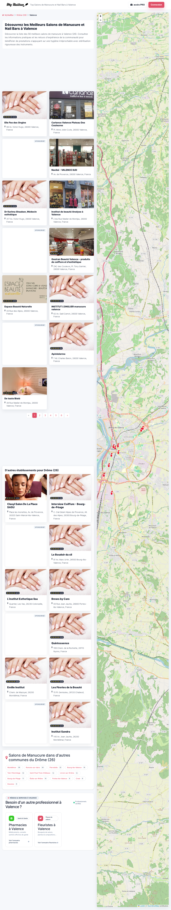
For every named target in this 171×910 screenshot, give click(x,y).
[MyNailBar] (17, 5)
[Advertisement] (48, 69)
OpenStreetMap (153, 906)
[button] (111, 455)
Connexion (156, 4)
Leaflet (142, 906)
